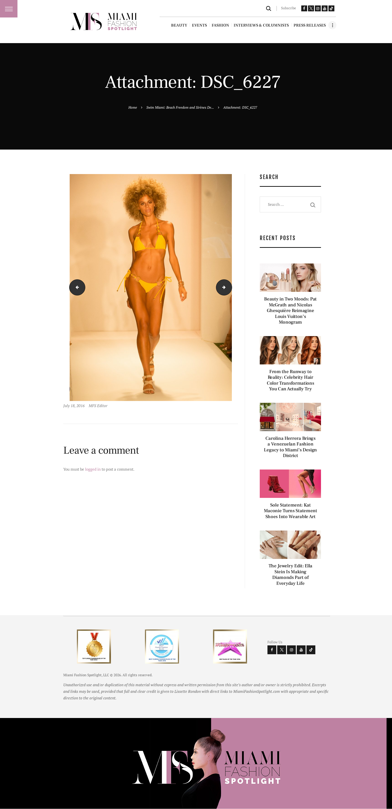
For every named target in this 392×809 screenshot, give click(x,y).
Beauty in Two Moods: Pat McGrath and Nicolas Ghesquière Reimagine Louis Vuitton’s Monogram (290, 310)
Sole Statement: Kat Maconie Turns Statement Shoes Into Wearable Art (290, 510)
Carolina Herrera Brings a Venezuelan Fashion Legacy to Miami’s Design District (290, 447)
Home (132, 107)
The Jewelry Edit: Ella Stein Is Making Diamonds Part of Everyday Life (290, 574)
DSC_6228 (230, 287)
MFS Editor (98, 405)
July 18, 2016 (74, 405)
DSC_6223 (75, 287)
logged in (93, 469)
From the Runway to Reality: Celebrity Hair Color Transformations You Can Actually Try (290, 380)
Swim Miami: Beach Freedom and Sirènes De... (180, 107)
